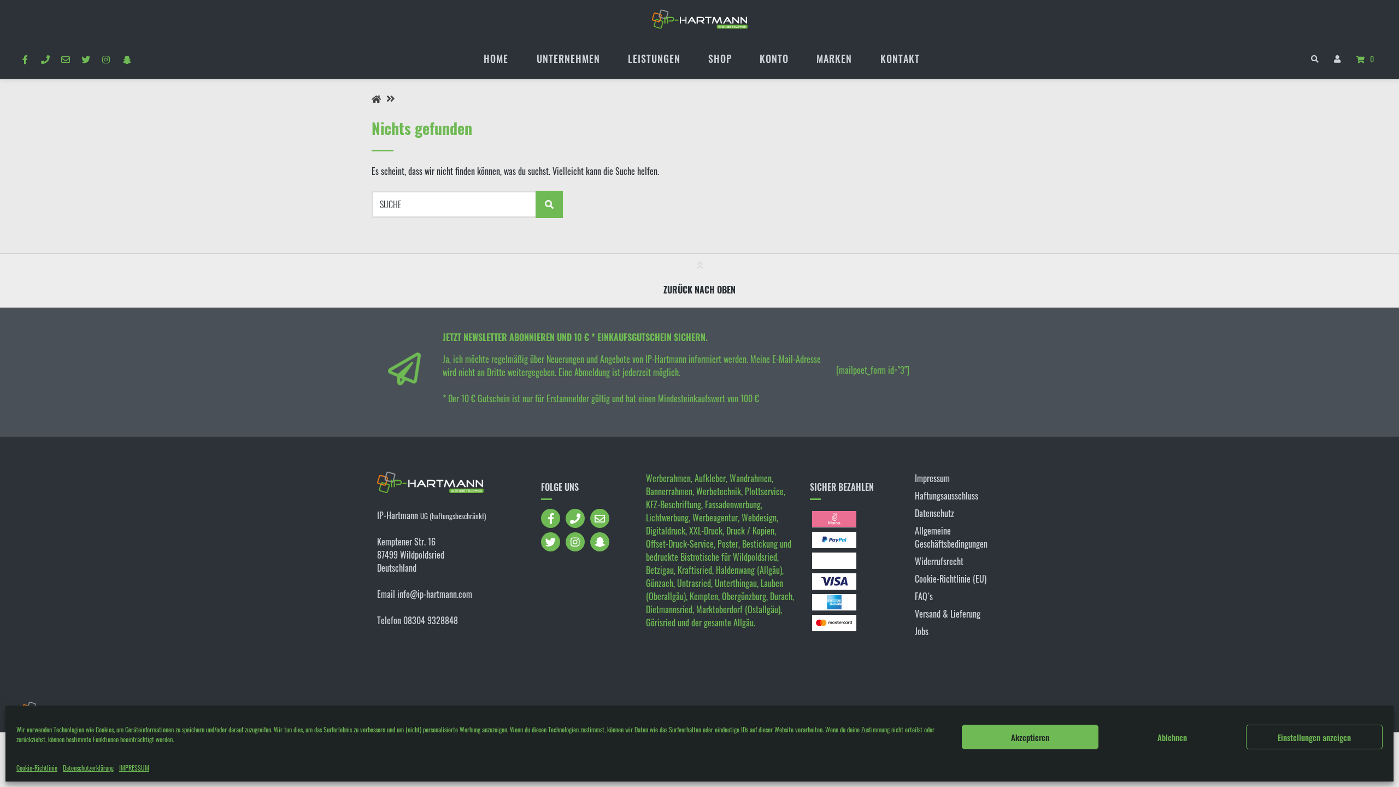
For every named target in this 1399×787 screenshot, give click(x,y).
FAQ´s (924, 596)
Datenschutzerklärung (88, 767)
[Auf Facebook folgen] (24, 59)
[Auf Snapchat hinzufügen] (126, 59)
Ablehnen (1172, 737)
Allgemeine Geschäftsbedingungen (951, 537)
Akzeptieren (1030, 737)
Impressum (932, 478)
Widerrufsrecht (939, 561)
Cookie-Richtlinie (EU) (950, 578)
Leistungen (654, 58)
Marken (834, 58)
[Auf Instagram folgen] (106, 59)
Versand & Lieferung (947, 613)
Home (496, 58)
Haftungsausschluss (946, 495)
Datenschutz (934, 513)
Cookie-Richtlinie (36, 767)
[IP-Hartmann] (376, 98)
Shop (720, 58)
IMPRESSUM (134, 767)
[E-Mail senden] (65, 59)
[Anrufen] (45, 59)
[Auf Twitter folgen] (86, 59)
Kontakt (900, 58)
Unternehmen (568, 58)
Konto (774, 58)
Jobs (921, 631)
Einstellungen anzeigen (1314, 737)
